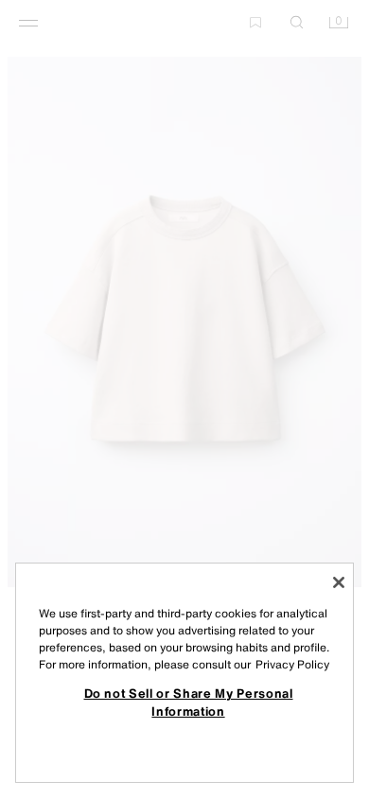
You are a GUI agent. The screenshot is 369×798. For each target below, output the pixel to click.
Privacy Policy (292, 664)
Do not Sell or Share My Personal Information (188, 702)
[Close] (338, 582)
